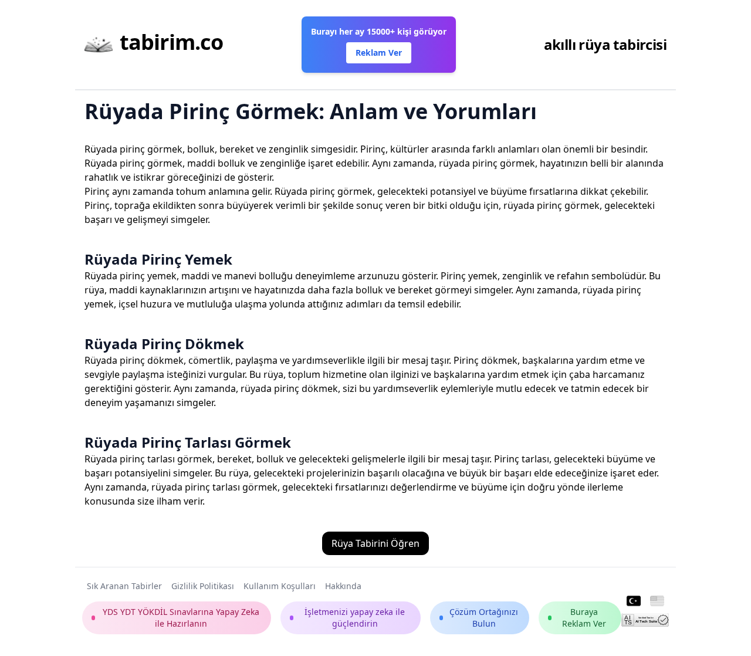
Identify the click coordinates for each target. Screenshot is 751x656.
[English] (657, 601)
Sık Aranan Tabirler (124, 585)
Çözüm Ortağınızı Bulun (483, 617)
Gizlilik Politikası (202, 585)
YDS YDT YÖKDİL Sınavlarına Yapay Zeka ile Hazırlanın (181, 617)
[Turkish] (634, 601)
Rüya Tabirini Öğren (375, 543)
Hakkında (343, 585)
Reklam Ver (379, 52)
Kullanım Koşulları (279, 585)
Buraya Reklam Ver (584, 617)
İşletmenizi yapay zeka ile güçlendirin (355, 617)
